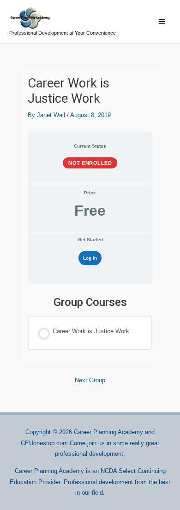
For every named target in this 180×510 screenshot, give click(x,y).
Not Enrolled (90, 163)
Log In (90, 258)
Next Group (90, 380)
